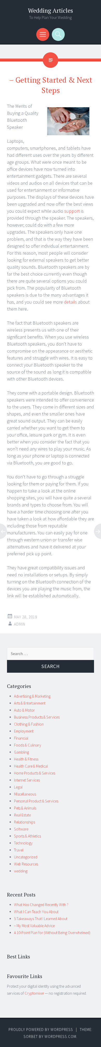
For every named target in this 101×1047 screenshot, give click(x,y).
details (71, 302)
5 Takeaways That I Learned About (40, 918)
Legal (18, 787)
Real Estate (22, 815)
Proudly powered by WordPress (41, 1029)
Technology (23, 843)
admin (19, 624)
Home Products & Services (34, 773)
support (72, 211)
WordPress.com (60, 1036)
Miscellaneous (25, 794)
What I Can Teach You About (36, 911)
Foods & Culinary (27, 745)
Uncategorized (25, 857)
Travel (18, 850)
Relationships (24, 822)
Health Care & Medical (31, 766)
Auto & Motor (24, 710)
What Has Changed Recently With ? (41, 904)
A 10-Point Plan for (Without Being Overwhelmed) (52, 932)
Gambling (21, 752)
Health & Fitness (26, 759)
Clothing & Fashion (29, 724)
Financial (21, 738)
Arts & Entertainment (29, 703)
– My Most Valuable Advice (34, 925)
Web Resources (26, 864)
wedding (20, 871)
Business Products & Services (37, 717)
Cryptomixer (34, 993)
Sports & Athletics (27, 836)
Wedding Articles (50, 10)
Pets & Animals (25, 808)
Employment (23, 731)
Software (21, 829)
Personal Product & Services (36, 801)
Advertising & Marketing (32, 696)
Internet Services (27, 780)
